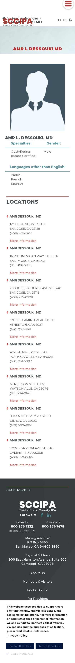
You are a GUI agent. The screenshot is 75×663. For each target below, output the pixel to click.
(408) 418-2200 (21, 233)
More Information (23, 241)
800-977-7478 (53, 526)
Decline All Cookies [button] (20, 646)
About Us (37, 573)
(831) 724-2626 (20, 393)
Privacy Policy (17, 635)
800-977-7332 (22, 526)
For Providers (37, 599)
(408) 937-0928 (21, 297)
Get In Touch (16, 490)
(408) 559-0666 (21, 457)
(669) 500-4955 (21, 425)
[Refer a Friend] (65, 20)
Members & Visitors (37, 581)
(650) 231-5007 (21, 361)
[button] (20, 654)
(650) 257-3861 (20, 329)
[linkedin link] (49, 515)
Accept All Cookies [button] (49, 646)
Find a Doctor (37, 590)
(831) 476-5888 (21, 265)
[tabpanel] (37, 125)
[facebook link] (42, 515)
